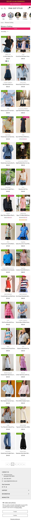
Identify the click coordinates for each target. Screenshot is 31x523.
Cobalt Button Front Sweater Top (8, 270)
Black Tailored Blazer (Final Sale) (8, 215)
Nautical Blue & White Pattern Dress (23, 322)
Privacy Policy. (18, 507)
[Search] (4, 8)
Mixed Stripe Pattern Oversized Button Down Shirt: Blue (23, 84)
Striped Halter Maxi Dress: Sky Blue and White (8, 374)
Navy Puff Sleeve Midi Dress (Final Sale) (23, 136)
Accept (15, 511)
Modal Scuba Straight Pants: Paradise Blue (8, 453)
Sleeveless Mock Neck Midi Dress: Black (23, 453)
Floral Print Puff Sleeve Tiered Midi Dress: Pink (23, 56)
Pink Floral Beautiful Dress (8, 322)
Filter (15, 28)
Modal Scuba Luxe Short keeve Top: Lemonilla (8, 136)
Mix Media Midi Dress (8, 84)
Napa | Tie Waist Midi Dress (23, 215)
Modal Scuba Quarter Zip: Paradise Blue (8, 163)
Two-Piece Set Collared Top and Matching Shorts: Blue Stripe (8, 427)
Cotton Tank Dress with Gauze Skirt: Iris (23, 374)
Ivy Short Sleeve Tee (8, 56)
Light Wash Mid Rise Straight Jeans (23, 110)
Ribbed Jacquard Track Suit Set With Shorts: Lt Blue (8, 110)
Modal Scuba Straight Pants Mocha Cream (8, 189)
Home (2, 22)
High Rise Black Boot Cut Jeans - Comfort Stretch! (23, 163)
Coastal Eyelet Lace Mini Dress (8, 296)
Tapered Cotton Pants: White (23, 427)
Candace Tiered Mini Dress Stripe (23, 270)
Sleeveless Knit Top (23, 189)
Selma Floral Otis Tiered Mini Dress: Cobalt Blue (23, 243)
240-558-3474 (7, 478)
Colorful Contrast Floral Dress (8, 348)
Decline (15, 515)
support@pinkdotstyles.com (10, 481)
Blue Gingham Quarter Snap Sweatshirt (8, 400)
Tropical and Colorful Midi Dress (8, 243)
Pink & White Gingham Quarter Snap (23, 400)
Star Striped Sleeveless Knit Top (23, 296)
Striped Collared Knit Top (23, 348)
